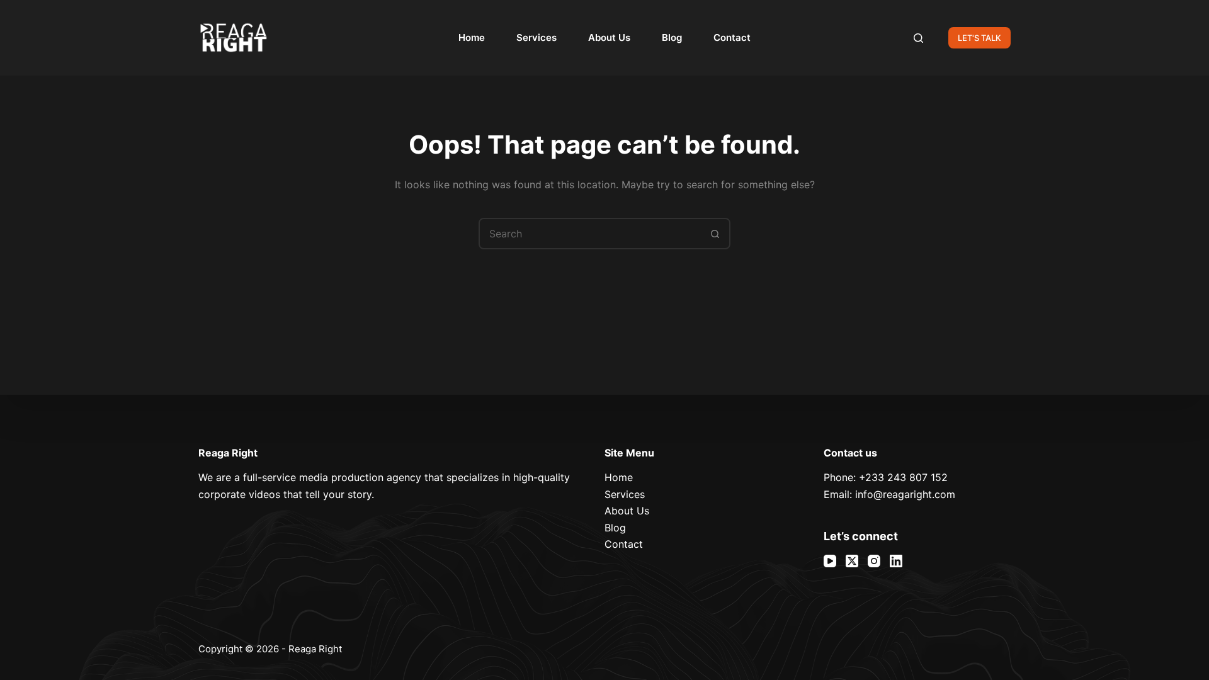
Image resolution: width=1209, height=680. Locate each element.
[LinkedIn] (896, 561)
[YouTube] (830, 561)
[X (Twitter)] (852, 561)
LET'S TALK (979, 38)
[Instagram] (874, 561)
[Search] (918, 38)
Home (471, 37)
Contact (732, 37)
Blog (672, 37)
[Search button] (714, 233)
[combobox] (590, 233)
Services (536, 37)
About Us (609, 37)
